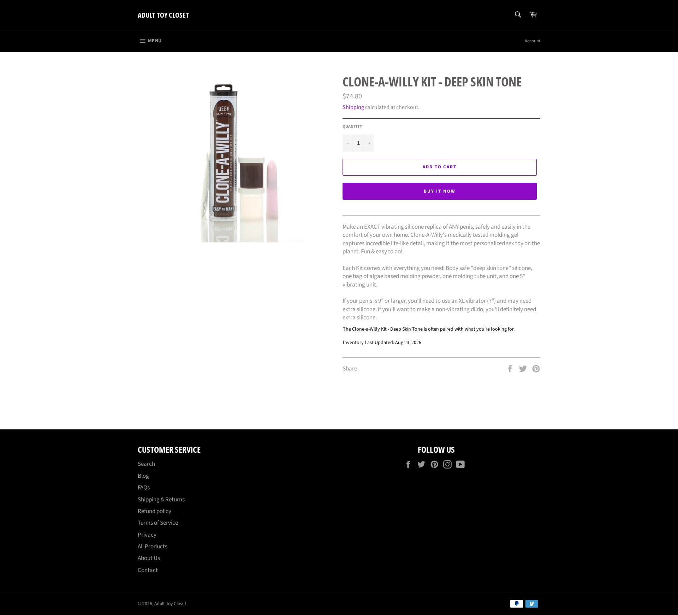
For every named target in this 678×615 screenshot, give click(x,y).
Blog (143, 476)
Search (146, 464)
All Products (152, 546)
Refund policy (154, 511)
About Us (149, 558)
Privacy (147, 535)
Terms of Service (158, 523)
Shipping (353, 107)
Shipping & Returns (161, 499)
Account (532, 41)
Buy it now (440, 191)
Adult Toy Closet (163, 15)
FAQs (144, 487)
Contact (148, 570)
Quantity (352, 126)
